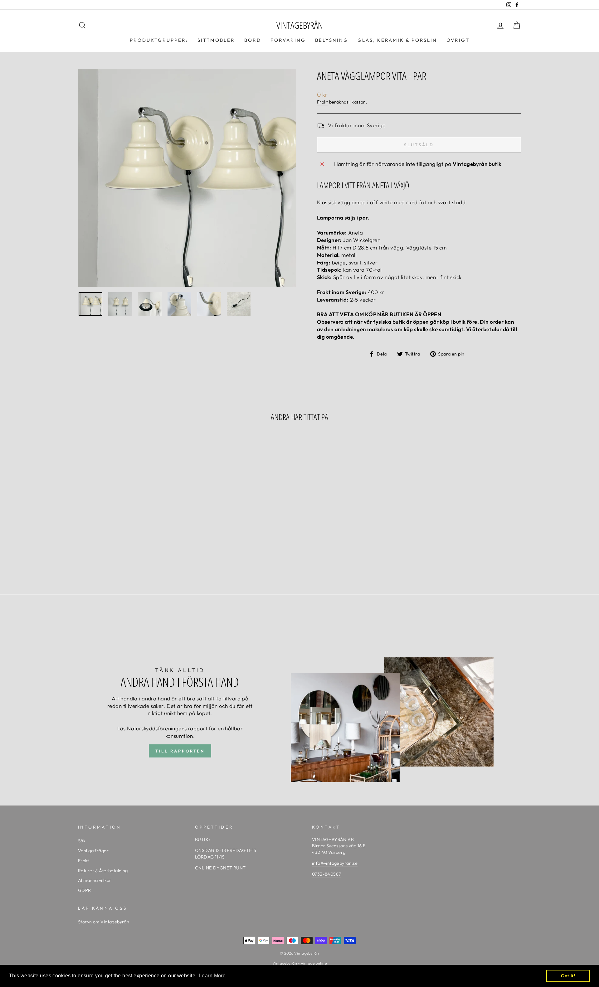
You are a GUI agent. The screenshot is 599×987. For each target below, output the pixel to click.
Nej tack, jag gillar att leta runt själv (299, 519)
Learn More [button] (212, 975)
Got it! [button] (568, 975)
